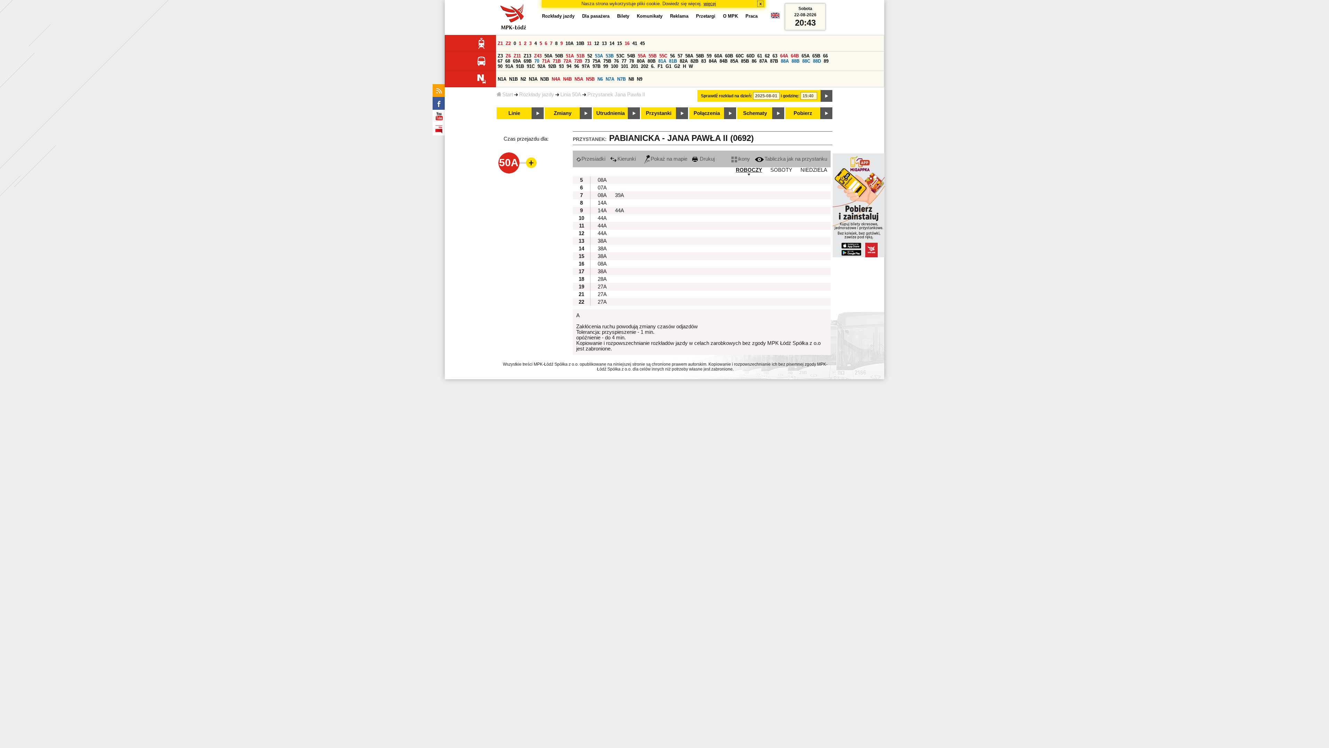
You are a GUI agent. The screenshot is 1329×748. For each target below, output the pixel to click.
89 (826, 61)
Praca (751, 16)
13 (604, 43)
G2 (677, 66)
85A (734, 61)
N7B (621, 79)
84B (723, 61)
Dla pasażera (595, 16)
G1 (668, 66)
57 (680, 56)
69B (528, 61)
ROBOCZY (749, 170)
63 (774, 56)
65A (806, 56)
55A (642, 56)
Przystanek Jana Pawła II (616, 94)
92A (541, 66)
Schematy (755, 113)
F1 (660, 66)
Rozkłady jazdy (536, 94)
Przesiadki (593, 159)
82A (684, 61)
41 (634, 43)
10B (580, 43)
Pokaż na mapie (669, 159)
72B (578, 61)
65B (816, 56)
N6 (600, 79)
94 (569, 66)
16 (627, 43)
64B (795, 56)
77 (624, 61)
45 (642, 43)
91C (531, 66)
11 (589, 43)
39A (619, 195)
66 (825, 56)
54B (631, 56)
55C (663, 56)
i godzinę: (790, 95)
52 (589, 56)
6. (653, 66)
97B (596, 66)
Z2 (508, 43)
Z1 (500, 43)
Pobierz (803, 113)
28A (602, 279)
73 (587, 61)
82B (694, 61)
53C (620, 56)
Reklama (679, 16)
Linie (514, 113)
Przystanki (658, 113)
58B (700, 56)
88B (795, 61)
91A (509, 66)
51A (570, 56)
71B (557, 61)
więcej (710, 3)
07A (602, 187)
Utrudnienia (610, 113)
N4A (556, 79)
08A (602, 180)
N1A (502, 79)
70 (536, 61)
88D (817, 61)
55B (653, 56)
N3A (533, 79)
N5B (590, 79)
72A (567, 61)
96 (576, 66)
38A (602, 241)
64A (784, 56)
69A (517, 61)
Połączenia (707, 113)
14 (611, 43)
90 (500, 66)
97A (586, 66)
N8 (631, 79)
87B (774, 61)
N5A (579, 79)
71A (546, 61)
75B (607, 61)
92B (552, 66)
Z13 (527, 56)
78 (631, 61)
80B (652, 61)
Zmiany (562, 113)
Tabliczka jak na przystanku (796, 159)
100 (614, 66)
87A (763, 61)
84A (713, 61)
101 (624, 66)
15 (619, 43)
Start (507, 94)
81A (662, 61)
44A (619, 210)
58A (689, 56)
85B (745, 61)
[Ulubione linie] (529, 163)
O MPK (730, 16)
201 (634, 66)
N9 (639, 79)
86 (754, 61)
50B (559, 56)
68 (507, 61)
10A (569, 43)
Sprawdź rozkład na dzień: (726, 95)
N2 (523, 79)
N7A (610, 79)
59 (709, 56)
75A (596, 61)
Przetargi (705, 16)
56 (672, 56)
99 (605, 66)
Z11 (517, 56)
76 (616, 61)
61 (759, 56)
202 (644, 66)
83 (703, 61)
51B (581, 56)
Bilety (623, 16)
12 (596, 43)
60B (729, 56)
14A (602, 203)
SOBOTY (781, 170)
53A (599, 56)
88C (806, 61)
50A (548, 56)
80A (641, 61)
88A (785, 61)
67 (500, 61)
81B (673, 61)
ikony (744, 159)
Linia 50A (570, 94)
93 (561, 66)
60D (750, 56)
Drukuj (706, 159)
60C (740, 56)
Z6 (508, 56)
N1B (513, 79)
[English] (775, 17)
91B (520, 66)
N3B (544, 79)
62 (767, 56)
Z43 (538, 56)
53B (610, 56)
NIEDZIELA (814, 170)
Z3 (500, 56)
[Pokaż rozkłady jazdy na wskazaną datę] (826, 96)
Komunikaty (649, 16)
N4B (567, 79)
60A (718, 56)
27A (602, 287)
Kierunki (626, 159)
